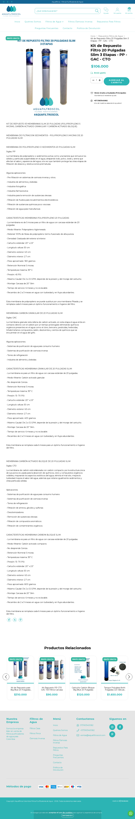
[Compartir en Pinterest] (21, 621)
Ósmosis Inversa (37, 738)
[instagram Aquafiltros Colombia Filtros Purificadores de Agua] (4, 2)
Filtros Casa (35, 728)
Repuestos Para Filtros (108, 21)
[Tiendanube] (120, 801)
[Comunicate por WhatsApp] (131, 813)
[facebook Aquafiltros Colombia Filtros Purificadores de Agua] (8, 2)
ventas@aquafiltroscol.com (92, 735)
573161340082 (86, 725)
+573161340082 (87, 730)
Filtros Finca (35, 733)
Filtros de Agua (53, 21)
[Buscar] (97, 11)
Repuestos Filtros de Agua (110, 36)
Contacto (67, 28)
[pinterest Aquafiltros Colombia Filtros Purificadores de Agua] (11, 2)
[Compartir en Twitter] (15, 621)
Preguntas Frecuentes (46, 28)
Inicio (17, 21)
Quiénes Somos (33, 21)
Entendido (67, 815)
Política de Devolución (88, 28)
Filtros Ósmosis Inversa (80, 21)
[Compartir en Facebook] (9, 621)
